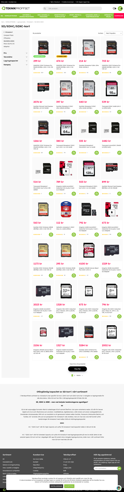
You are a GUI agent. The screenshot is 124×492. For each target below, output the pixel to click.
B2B (64, 471)
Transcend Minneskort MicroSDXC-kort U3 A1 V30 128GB (41, 188)
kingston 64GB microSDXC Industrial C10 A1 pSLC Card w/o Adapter (42, 310)
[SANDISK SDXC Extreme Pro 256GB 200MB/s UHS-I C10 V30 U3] (43, 128)
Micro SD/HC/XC (9, 44)
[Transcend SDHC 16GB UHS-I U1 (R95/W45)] (111, 88)
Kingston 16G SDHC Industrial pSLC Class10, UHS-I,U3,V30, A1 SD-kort (88, 310)
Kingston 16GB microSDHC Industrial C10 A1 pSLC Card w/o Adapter (65, 188)
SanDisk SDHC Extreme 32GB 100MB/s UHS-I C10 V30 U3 (65, 269)
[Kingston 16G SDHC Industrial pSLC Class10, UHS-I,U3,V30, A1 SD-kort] (88, 291)
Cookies (35, 471)
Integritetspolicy (38, 468)
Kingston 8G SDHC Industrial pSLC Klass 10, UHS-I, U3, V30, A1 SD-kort (111, 310)
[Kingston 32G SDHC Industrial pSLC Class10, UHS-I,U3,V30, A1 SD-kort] (66, 291)
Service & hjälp (38, 459)
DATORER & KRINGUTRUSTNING (11, 465)
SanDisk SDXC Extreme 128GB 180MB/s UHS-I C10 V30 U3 (43, 228)
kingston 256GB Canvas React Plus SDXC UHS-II (89, 269)
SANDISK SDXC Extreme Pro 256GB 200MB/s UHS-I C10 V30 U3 (42, 147)
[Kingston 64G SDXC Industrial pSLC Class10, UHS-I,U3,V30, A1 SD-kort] (111, 332)
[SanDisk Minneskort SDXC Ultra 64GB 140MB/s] (88, 88)
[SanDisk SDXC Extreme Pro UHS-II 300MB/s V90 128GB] (88, 332)
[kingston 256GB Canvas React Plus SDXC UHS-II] (88, 250)
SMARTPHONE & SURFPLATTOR (11, 471)
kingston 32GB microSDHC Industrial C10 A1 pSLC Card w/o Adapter (65, 351)
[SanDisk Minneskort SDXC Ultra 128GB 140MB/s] (66, 88)
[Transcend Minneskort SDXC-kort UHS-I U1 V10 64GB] (66, 128)
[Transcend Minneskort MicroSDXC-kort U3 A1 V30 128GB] (43, 168)
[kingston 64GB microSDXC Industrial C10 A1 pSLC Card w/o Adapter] (43, 291)
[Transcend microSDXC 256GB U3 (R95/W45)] (111, 128)
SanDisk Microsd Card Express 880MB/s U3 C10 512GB (43, 107)
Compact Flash (8, 35)
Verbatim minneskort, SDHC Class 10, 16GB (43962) (65, 228)
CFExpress (7, 38)
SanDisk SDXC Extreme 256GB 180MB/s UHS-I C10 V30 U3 (43, 269)
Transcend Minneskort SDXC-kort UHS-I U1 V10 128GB (88, 187)
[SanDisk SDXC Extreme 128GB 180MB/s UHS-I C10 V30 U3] (43, 209)
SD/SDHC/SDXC (39, 22)
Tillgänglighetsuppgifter (41, 473)
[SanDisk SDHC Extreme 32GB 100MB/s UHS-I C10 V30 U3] (66, 250)
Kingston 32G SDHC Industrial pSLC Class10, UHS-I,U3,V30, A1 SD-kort (66, 310)
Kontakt (35, 462)
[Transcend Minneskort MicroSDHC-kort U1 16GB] (88, 128)
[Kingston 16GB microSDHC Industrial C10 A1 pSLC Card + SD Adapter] (88, 209)
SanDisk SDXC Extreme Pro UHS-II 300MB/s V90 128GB (88, 350)
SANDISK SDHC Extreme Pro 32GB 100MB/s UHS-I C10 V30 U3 (43, 67)
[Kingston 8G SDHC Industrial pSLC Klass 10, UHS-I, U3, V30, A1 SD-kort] (111, 291)
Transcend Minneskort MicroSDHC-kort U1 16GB (87, 146)
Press (65, 465)
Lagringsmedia (21, 22)
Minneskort (30, 22)
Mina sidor (4, 2)
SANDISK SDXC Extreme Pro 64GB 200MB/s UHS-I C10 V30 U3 (65, 67)
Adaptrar (6, 46)
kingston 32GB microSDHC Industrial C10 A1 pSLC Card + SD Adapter (111, 269)
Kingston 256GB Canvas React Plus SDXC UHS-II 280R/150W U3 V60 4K (43, 351)
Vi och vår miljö (68, 462)
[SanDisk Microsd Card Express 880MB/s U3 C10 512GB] (43, 88)
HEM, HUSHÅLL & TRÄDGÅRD (11, 468)
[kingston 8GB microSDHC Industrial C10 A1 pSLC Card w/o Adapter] (111, 209)
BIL (3, 459)
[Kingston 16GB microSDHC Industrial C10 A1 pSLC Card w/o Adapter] (66, 168)
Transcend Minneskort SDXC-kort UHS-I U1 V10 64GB (65, 146)
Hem (2, 22)
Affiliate (66, 473)
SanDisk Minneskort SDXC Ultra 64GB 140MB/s (87, 107)
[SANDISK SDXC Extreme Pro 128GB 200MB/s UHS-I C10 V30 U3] (111, 47)
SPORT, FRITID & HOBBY (9, 473)
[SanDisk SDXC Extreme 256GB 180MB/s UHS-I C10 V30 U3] (43, 250)
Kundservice (12, 2)
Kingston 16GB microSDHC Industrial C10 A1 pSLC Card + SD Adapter (88, 229)
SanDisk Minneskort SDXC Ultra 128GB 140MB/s (64, 107)
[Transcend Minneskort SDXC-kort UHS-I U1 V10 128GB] (88, 168)
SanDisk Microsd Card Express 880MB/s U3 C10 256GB (111, 187)
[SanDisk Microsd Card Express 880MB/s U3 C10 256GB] (111, 168)
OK (119, 468)
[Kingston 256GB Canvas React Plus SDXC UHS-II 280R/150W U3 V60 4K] (43, 332)
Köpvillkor (36, 465)
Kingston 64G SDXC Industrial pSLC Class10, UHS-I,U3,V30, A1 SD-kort (111, 351)
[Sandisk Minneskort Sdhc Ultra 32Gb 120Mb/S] (88, 47)
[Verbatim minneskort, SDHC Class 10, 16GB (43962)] (66, 209)
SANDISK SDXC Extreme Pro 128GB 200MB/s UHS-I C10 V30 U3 (111, 67)
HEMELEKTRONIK (10, 22)
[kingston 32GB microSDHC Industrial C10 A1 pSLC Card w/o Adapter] (66, 332)
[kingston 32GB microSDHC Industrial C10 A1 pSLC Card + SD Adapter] (111, 250)
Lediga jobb (67, 468)
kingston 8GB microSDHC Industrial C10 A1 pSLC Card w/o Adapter (111, 229)
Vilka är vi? (67, 459)
